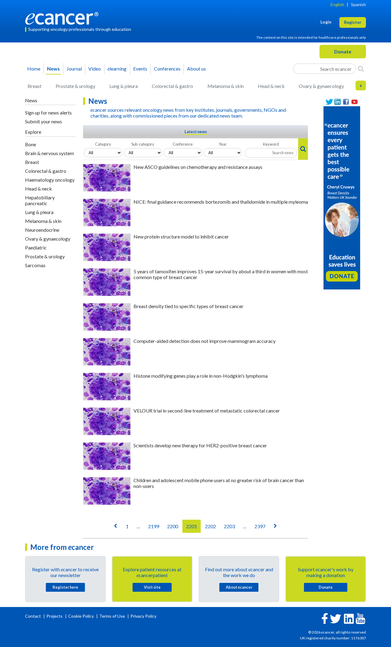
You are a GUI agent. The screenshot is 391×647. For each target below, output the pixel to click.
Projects (55, 616)
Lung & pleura (123, 86)
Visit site (152, 587)
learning (117, 68)
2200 (172, 526)
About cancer (239, 587)
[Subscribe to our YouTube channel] (354, 102)
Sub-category (142, 144)
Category (103, 144)
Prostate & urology (75, 86)
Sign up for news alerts (48, 112)
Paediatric (36, 247)
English (337, 4)
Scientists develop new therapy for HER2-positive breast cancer (200, 445)
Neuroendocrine (42, 230)
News (53, 68)
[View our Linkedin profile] (338, 102)
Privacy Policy (143, 616)
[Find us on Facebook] (346, 102)
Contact (33, 616)
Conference (183, 144)
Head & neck (271, 86)
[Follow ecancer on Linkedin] (349, 618)
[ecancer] (63, 17)
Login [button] (325, 21)
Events (140, 68)
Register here (65, 587)
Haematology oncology (50, 180)
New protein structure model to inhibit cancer (181, 236)
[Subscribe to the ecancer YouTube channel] (360, 618)
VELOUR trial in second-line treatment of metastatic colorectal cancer (206, 410)
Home (33, 68)
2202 (210, 526)
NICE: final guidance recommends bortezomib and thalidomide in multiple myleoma (220, 202)
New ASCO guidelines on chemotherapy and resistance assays (197, 167)
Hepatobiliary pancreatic (40, 200)
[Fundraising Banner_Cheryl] (341, 197)
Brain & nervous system (49, 153)
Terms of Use (112, 616)
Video (94, 68)
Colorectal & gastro (172, 86)
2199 (153, 526)
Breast (34, 86)
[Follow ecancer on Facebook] (324, 617)
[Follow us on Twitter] (329, 102)
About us (196, 68)
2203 (229, 526)
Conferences (167, 68)
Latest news (196, 131)
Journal (74, 68)
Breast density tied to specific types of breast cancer (188, 306)
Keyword (271, 144)
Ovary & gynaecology (321, 86)
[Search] (361, 69)
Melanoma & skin (225, 86)
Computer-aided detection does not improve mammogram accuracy (204, 341)
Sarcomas (35, 265)
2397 (259, 526)
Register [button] (352, 22)
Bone (30, 144)
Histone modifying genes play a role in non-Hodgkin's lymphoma (200, 376)
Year (223, 144)
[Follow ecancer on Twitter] (335, 618)
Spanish (358, 4)
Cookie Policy (81, 616)
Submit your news (43, 121)
